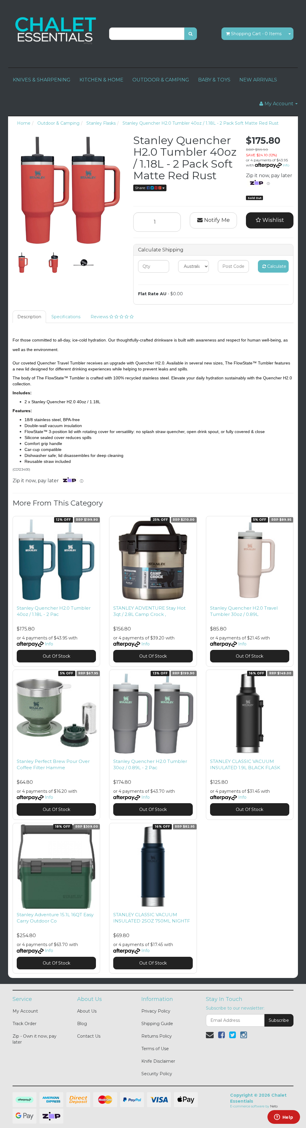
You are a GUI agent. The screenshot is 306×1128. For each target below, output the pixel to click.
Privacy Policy (155, 1011)
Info (286, 165)
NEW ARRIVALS (258, 80)
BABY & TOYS (214, 80)
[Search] (190, 33)
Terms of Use (155, 1048)
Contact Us (88, 1036)
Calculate (276, 266)
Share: (141, 188)
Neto (274, 1106)
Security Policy (156, 1073)
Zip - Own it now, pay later (34, 1039)
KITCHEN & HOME (101, 80)
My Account (25, 1011)
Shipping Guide (157, 1023)
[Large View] (23, 262)
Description (29, 316)
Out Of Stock (56, 656)
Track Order (24, 1023)
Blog (82, 1023)
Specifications (65, 316)
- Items (256, 33)
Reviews (100, 316)
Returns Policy (156, 1036)
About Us (87, 1011)
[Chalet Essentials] (56, 30)
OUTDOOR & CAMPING (160, 80)
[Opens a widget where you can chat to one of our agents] (283, 1117)
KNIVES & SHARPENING (42, 80)
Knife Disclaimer (158, 1061)
